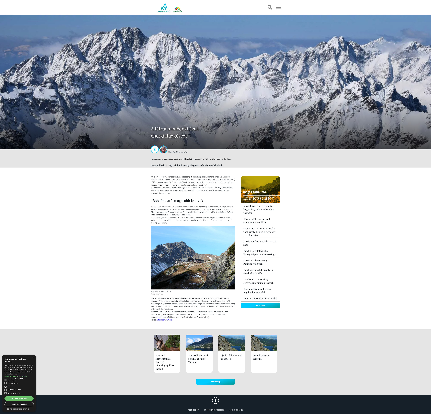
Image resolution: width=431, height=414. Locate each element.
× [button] (33, 357)
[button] (19, 409)
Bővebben (16, 374)
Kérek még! (260, 305)
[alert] (19, 383)
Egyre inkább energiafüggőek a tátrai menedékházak (196, 165)
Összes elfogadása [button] (19, 398)
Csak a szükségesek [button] (19, 404)
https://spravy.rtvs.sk (165, 320)
